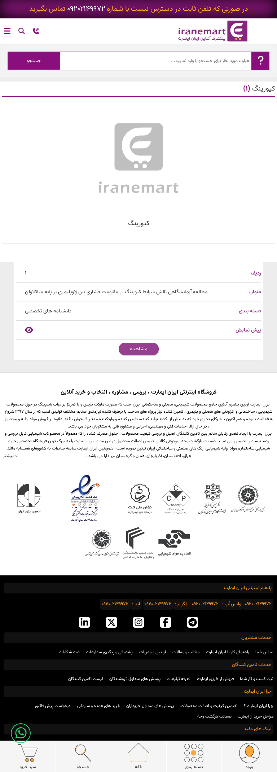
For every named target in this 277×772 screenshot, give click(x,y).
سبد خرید (27, 767)
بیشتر (8, 456)
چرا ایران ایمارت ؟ (258, 706)
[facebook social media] (165, 623)
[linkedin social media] (84, 623)
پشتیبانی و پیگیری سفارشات (109, 652)
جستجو (34, 61)
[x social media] (111, 623)
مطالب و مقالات (185, 652)
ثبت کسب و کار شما (256, 679)
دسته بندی (194, 767)
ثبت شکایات (69, 652)
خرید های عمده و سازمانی (98, 706)
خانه (138, 767)
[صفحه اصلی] (207, 31)
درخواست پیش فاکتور (53, 706)
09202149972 (86, 9)
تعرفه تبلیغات (178, 679)
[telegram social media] (192, 623)
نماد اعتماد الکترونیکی (84, 498)
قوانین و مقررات (152, 652)
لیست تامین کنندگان (85, 679)
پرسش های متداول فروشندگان (135, 679)
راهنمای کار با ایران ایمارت (227, 652)
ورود (249, 767)
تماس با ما (264, 652)
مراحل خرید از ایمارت (255, 716)
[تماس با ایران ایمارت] (36, 32)
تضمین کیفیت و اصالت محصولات (209, 706)
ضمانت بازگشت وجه (214, 716)
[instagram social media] (138, 623)
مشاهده (139, 349)
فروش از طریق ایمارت (215, 679)
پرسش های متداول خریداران (150, 706)
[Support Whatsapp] (21, 733)
